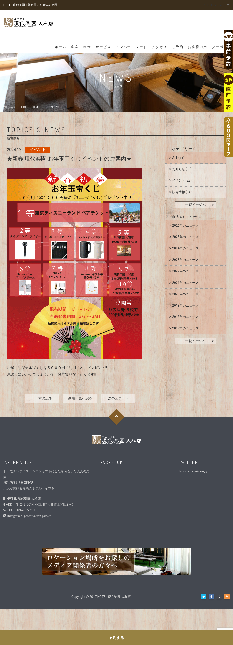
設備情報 (178, 192)
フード (141, 47)
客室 (75, 47)
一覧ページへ (195, 205)
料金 (87, 47)
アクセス (159, 47)
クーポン (219, 47)
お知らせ (178, 169)
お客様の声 (197, 47)
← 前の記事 (42, 398)
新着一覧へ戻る (80, 398)
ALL (175, 157)
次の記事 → (118, 398)
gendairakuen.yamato (37, 515)
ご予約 (177, 47)
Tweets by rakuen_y (192, 471)
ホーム (60, 47)
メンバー (123, 47)
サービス (103, 47)
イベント (178, 180)
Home (36, 107)
